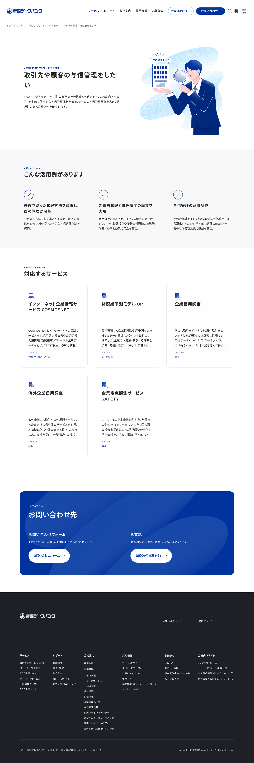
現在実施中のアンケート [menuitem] (177, 673)
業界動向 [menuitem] (58, 673)
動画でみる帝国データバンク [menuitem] (99, 712)
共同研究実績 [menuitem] (172, 678)
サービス (20, 25)
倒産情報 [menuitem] (58, 662)
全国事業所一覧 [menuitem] (92, 702)
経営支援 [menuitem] (91, 686)
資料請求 (203, 621)
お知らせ (169, 655)
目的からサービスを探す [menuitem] (32, 662)
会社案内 (89, 655)
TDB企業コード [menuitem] (28, 673)
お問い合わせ (170, 621)
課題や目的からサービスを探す (44, 25)
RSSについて (95, 750)
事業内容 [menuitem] (89, 669)
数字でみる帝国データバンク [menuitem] (99, 718)
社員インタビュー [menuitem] (131, 673)
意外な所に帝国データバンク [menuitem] (99, 728)
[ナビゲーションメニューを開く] (244, 11)
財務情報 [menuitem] (89, 696)
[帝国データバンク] (25, 10)
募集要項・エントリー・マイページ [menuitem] (139, 684)
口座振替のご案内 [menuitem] (29, 684)
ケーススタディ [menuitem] (129, 662)
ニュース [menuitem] (169, 662)
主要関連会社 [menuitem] (91, 707)
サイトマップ (52, 750)
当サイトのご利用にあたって (32, 750)
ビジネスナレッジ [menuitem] (61, 678)
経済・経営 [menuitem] (58, 668)
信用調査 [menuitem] (91, 675)
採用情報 (127, 655)
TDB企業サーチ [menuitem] (28, 689)
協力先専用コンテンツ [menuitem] (64, 684)
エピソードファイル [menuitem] (131, 668)
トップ (10, 25)
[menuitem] (216, 663)
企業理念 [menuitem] (89, 662)
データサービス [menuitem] (94, 681)
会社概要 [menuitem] (89, 691)
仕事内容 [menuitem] (127, 678)
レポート (58, 655)
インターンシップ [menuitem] (130, 689)
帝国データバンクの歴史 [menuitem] (97, 723)
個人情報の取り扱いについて (73, 750)
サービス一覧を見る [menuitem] (30, 668)
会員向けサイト (206, 655)
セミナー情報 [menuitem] (171, 668)
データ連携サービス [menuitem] (30, 678)
